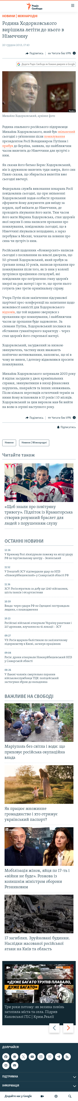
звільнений (66, 132)
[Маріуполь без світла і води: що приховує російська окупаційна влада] (39, 722)
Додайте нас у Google (18, 1096)
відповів (8, 312)
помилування (54, 136)
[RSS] (67, 1056)
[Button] (34, 53)
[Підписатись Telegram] (58, 1056)
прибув (7, 146)
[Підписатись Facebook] (5, 1056)
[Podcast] (5, 1065)
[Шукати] (70, 1096)
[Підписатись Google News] (14, 1056)
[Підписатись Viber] (49, 1056)
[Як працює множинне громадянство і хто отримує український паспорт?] (39, 784)
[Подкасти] (56, 1096)
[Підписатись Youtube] (32, 1056)
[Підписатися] (14, 1065)
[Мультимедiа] (42, 1096)
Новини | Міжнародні (19, 16)
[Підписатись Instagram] (40, 1056)
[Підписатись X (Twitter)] (23, 1056)
